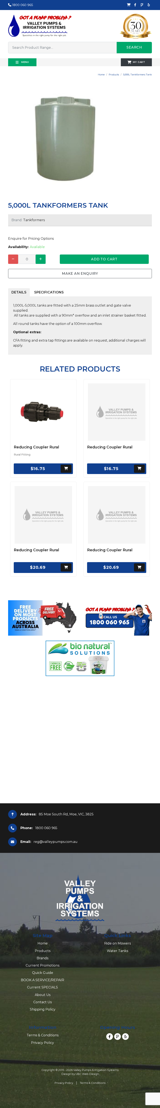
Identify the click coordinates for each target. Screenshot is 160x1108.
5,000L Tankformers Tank (137, 74)
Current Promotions (42, 965)
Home (101, 74)
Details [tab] (18, 292)
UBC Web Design (87, 1074)
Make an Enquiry (80, 274)
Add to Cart (104, 259)
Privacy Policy (42, 1043)
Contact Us (42, 1002)
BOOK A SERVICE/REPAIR (42, 980)
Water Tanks (117, 951)
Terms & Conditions (43, 1035)
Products (114, 74)
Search (134, 47)
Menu (24, 62)
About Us (42, 995)
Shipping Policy (42, 1009)
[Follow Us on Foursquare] (142, 5)
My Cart (139, 62)
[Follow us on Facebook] (135, 5)
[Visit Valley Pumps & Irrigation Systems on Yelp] (148, 5)
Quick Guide (42, 973)
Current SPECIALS (42, 987)
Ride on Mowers (117, 943)
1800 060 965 (22, 5)
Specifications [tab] (49, 292)
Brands (42, 958)
